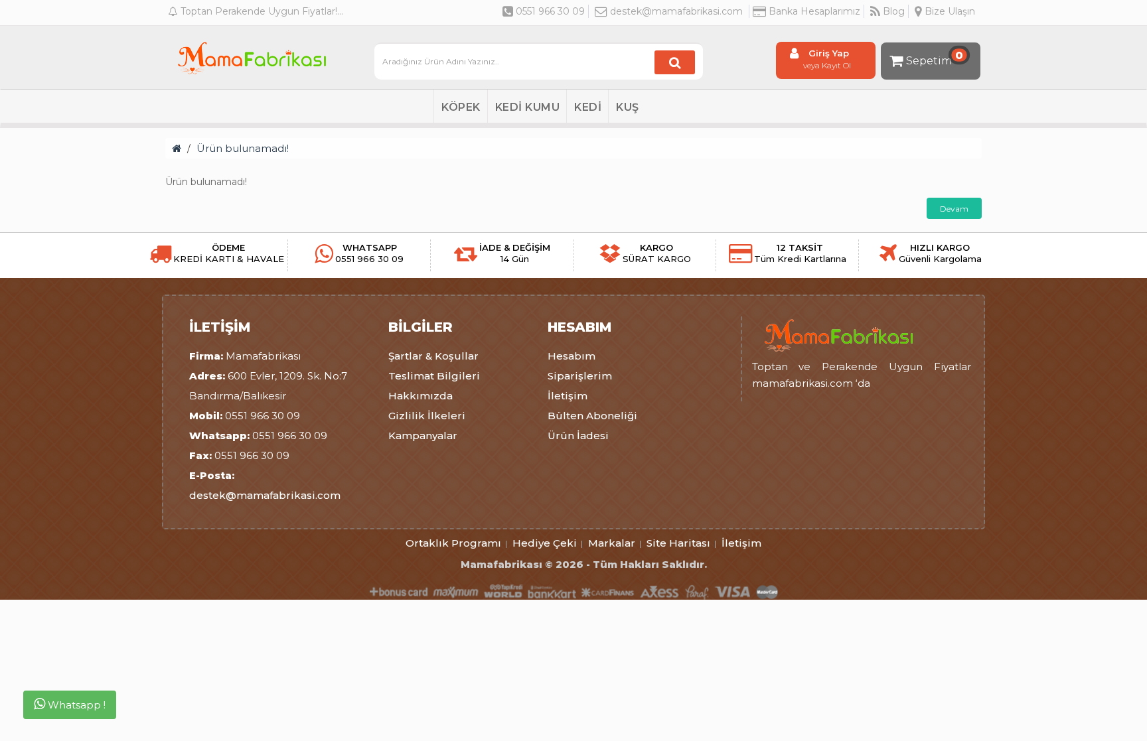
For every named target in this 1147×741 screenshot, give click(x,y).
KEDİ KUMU (527, 107)
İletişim (567, 395)
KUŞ (627, 107)
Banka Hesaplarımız (813, 11)
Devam (954, 209)
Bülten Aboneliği (592, 415)
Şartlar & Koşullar (433, 356)
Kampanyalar (422, 435)
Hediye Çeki (544, 543)
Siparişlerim (580, 376)
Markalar (611, 543)
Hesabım (571, 356)
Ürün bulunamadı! (242, 148)
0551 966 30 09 (549, 11)
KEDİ (587, 107)
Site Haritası (678, 543)
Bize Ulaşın (948, 11)
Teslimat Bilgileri (434, 376)
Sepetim (934, 58)
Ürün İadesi (578, 435)
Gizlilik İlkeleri (426, 415)
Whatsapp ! (75, 705)
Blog (892, 11)
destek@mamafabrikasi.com (676, 11)
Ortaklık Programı (453, 543)
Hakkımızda (420, 395)
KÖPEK (461, 107)
